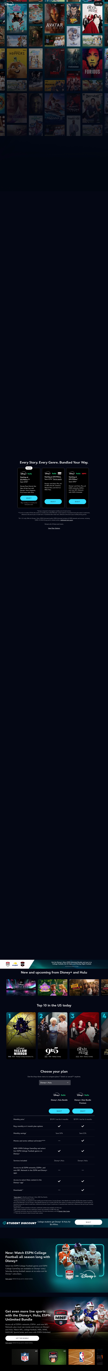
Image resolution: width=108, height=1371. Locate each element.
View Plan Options (54, 528)
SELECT (28, 498)
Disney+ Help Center (64, 1211)
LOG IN (99, 3)
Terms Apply (17, 1197)
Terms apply (57, 479)
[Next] (104, 987)
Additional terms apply (66, 520)
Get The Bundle (22, 1338)
